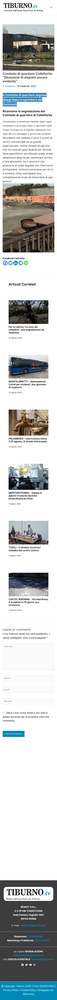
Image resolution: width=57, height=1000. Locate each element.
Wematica (28, 994)
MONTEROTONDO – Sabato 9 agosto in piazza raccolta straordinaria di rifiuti (25, 495)
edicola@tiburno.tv (43, 959)
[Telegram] (20, 263)
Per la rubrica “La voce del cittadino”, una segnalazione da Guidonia (26, 329)
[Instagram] (34, 965)
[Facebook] (5, 263)
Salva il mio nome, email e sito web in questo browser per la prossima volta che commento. (26, 716)
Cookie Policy (28, 990)
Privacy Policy (11, 990)
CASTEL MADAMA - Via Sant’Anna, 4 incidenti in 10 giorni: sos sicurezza (28, 602)
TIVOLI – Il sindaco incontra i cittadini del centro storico (25, 549)
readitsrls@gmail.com (32, 925)
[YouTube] (30, 965)
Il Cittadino (9, 86)
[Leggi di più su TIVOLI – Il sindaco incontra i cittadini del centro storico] (28, 532)
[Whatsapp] (26, 263)
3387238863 (42, 940)
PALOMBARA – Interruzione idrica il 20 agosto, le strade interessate (28, 440)
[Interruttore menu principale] (51, 7)
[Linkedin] (15, 263)
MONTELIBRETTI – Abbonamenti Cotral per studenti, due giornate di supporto (27, 384)
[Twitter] (10, 263)
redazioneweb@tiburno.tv (28, 955)
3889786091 (35, 936)
